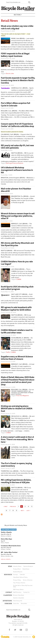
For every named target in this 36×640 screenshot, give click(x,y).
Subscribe (16, 603)
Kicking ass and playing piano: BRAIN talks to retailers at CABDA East (16, 408)
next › (23, 510)
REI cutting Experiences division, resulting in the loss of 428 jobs (16, 481)
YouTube (21, 630)
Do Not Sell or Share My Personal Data (22, 586)
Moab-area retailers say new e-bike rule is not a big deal (17, 27)
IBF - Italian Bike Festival (9, 552)
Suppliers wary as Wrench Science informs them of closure (17, 357)
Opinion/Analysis (28, 566)
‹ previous (12, 506)
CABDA (18, 279)
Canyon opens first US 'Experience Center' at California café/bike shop (17, 125)
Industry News (17, 566)
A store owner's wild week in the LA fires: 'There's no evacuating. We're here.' (17, 439)
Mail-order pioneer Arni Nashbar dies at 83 (16, 189)
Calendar (22, 574)
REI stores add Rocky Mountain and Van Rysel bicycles (17, 244)
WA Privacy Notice (18, 589)
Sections (18, 15)
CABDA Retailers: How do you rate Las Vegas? (17, 262)
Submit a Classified (18, 598)
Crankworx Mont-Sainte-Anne (11, 546)
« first (5, 506)
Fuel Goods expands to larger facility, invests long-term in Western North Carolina (18, 80)
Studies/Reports (17, 572)
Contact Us (26, 592)
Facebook (9, 630)
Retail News (26, 569)
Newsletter (24, 603)
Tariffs (8, 352)
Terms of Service (27, 580)
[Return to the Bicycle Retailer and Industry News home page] (18, 11)
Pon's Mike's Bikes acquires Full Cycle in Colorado (15, 104)
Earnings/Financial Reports (14, 163)
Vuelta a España (6, 532)
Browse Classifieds (18, 595)
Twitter (15, 630)
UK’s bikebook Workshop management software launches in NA (17, 170)
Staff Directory (17, 592)
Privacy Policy (17, 580)
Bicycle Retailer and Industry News (16, 525)
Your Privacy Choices (19, 583)
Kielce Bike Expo (6, 539)
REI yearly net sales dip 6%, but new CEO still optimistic (17, 146)
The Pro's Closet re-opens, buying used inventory (16, 464)
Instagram (26, 630)
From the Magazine (22, 396)
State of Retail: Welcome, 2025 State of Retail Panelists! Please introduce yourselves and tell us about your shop (17, 381)
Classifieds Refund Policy (20, 577)
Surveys (15, 574)
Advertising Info (17, 601)
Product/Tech (17, 569)
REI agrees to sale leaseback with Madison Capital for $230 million (16, 308)
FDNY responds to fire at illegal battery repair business (15, 54)
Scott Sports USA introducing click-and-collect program (17, 287)
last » (28, 510)
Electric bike (10, 73)
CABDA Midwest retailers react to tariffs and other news (17, 331)
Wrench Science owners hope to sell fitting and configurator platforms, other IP (18, 216)
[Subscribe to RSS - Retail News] (1, 515)
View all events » (6, 559)
